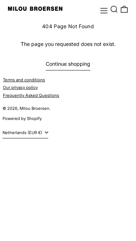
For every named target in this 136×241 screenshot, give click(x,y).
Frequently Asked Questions (31, 95)
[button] (114, 9)
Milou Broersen (34, 108)
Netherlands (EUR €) (23, 132)
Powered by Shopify (22, 118)
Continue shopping (68, 64)
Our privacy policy (20, 87)
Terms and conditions (24, 79)
